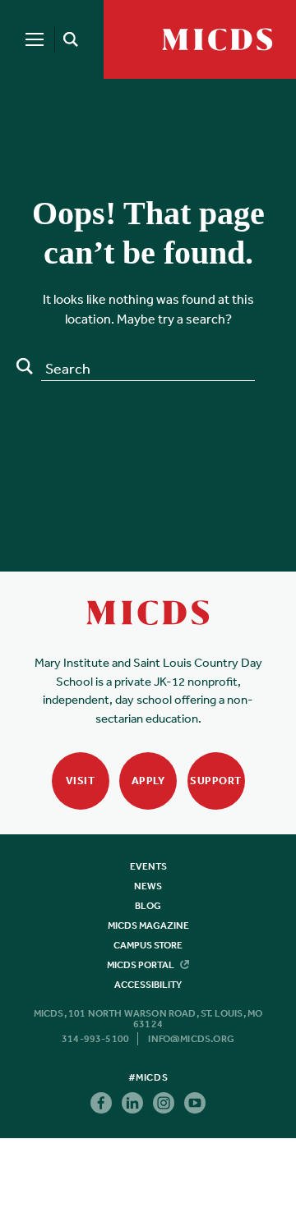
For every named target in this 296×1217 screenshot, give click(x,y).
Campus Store (148, 945)
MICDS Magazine (148, 925)
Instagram (163, 1103)
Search (24, 366)
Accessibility (148, 984)
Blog (148, 905)
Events (148, 866)
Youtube (195, 1103)
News (148, 886)
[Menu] (34, 39)
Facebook (101, 1103)
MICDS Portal (141, 964)
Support (216, 781)
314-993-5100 (95, 1038)
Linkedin (132, 1103)
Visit (80, 781)
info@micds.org (191, 1038)
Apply (148, 781)
